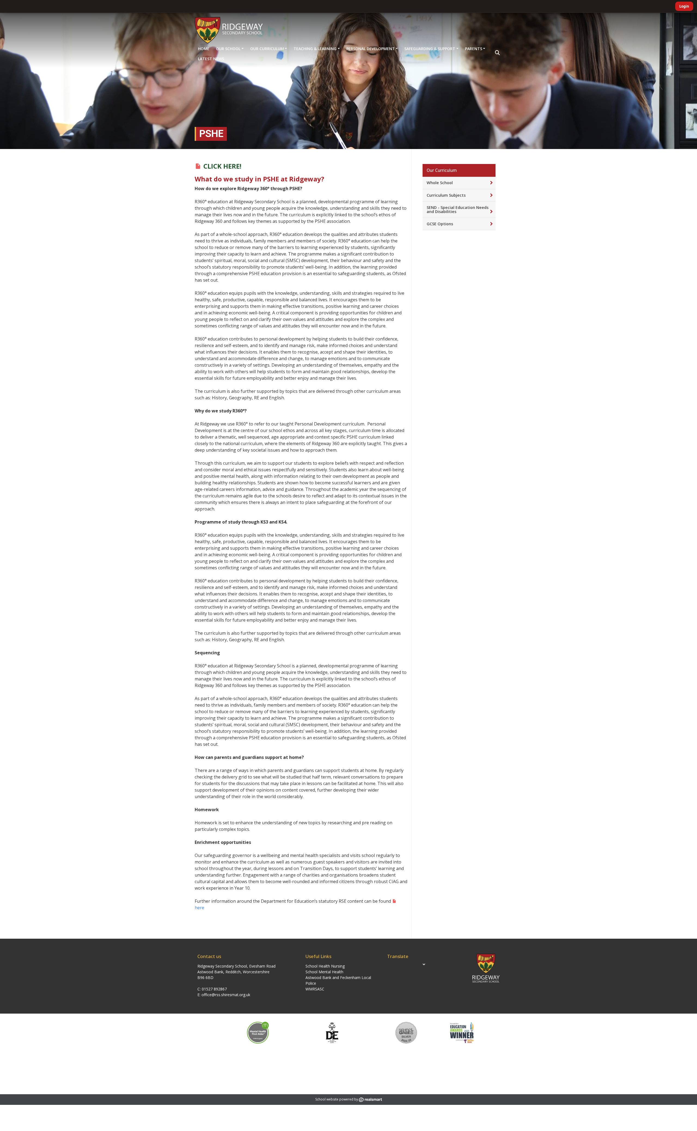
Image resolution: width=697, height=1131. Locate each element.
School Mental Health (324, 971)
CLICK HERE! (222, 166)
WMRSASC (314, 989)
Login (684, 6)
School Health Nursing (325, 966)
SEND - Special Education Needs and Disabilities (457, 209)
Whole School (440, 182)
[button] (497, 53)
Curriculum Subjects (446, 195)
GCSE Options (440, 223)
